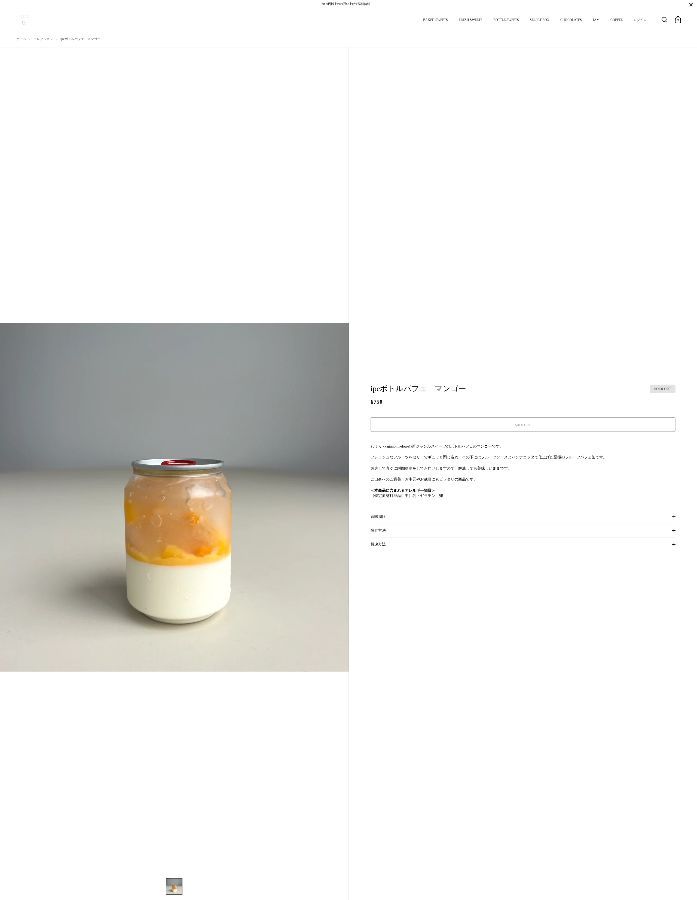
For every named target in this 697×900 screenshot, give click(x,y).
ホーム (21, 39)
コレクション (43, 39)
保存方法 (378, 530)
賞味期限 (378, 517)
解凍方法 (378, 544)
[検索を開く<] (664, 20)
